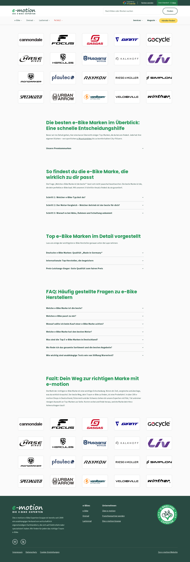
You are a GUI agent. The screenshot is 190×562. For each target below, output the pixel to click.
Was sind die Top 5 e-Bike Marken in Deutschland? (72, 339)
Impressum (17, 552)
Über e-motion (108, 510)
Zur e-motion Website (168, 552)
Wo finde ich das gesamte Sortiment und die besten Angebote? (79, 347)
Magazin (151, 20)
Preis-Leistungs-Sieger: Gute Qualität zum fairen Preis (74, 268)
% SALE (57, 20)
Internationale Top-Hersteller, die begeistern (69, 260)
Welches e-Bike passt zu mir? (61, 316)
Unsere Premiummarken (58, 148)
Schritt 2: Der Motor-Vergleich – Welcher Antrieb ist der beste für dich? (83, 205)
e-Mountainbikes (84, 138)
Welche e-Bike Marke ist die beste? (64, 308)
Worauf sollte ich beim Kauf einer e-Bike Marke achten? (75, 324)
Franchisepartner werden (113, 516)
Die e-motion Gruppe (111, 521)
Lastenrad (43, 20)
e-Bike (17, 20)
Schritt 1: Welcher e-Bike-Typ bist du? (65, 197)
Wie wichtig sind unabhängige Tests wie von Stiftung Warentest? (79, 355)
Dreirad (29, 20)
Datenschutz (31, 552)
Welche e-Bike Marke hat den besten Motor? (69, 331)
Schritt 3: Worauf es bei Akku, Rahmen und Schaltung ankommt (79, 213)
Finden (170, 11)
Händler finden (168, 20)
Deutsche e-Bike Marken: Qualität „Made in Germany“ (74, 252)
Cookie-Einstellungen (49, 552)
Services (137, 20)
